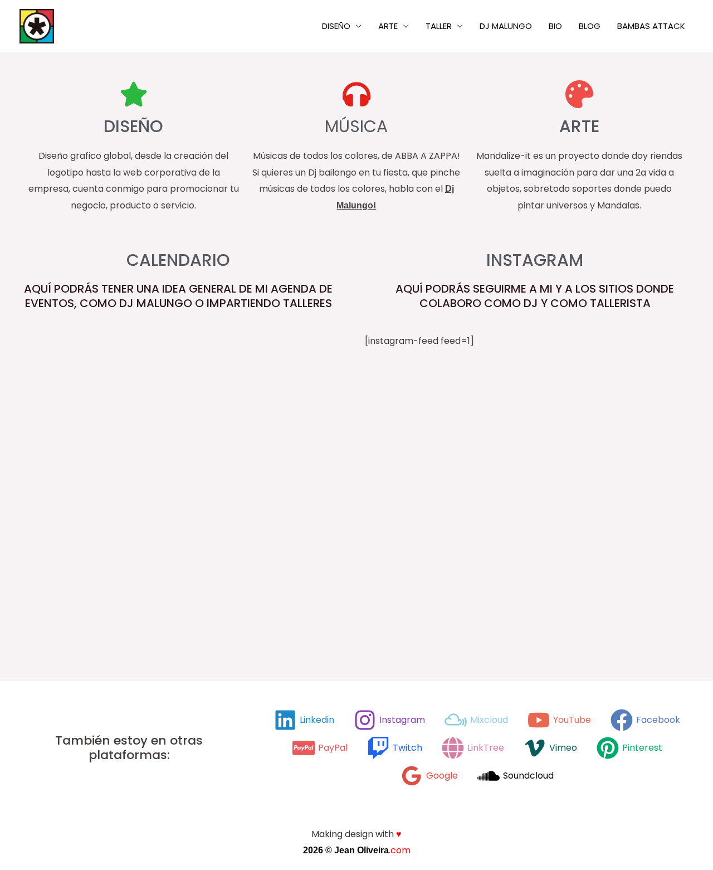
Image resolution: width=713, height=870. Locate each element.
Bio (555, 26)
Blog (589, 26)
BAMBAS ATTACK (651, 26)
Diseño (336, 26)
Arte (388, 26)
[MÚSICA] (356, 94)
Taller (439, 26)
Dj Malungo (506, 26)
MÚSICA (356, 126)
